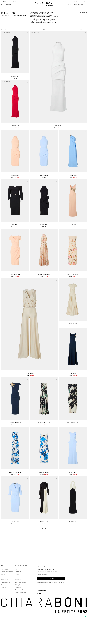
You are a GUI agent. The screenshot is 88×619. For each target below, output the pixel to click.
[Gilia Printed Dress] (73, 250)
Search (70, 4)
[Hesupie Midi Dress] (15, 398)
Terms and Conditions (20, 582)
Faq (16, 569)
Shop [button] (2, 4)
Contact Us (18, 572)
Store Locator (83, 1)
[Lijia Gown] (73, 200)
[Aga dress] (15, 200)
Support (75, 1)
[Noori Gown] (73, 497)
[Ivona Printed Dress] (73, 398)
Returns (17, 574)
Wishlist (80, 4)
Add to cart (58, 127)
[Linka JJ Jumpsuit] (29, 324)
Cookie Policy (18, 587)
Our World (3, 587)
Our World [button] (8, 4)
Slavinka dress (15, 77)
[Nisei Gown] (73, 349)
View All (3, 574)
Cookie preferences (20, 592)
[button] (8, 1)
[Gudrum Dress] (44, 200)
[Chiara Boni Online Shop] (44, 4)
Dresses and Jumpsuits (7, 572)
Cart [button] (85, 4)
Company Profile (5, 582)
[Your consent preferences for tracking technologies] (85, 616)
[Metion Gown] (44, 497)
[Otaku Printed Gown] (44, 250)
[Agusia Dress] (15, 497)
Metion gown (44, 522)
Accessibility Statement (21, 590)
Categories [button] (4, 30)
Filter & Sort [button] (84, 30)
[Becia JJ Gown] (73, 299)
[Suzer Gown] (73, 448)
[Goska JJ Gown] (73, 151)
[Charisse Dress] (15, 250)
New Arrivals (4, 569)
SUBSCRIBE (51, 579)
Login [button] (75, 4)
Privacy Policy (18, 585)
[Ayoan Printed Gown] (44, 398)
